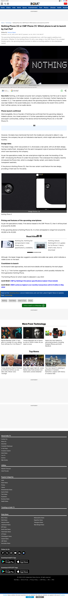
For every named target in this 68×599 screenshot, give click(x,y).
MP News (3, 527)
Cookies (5, 595)
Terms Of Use (24, 579)
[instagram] (11, 553)
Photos (46, 7)
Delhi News (4, 520)
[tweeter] (7, 553)
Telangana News (38, 522)
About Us (3, 441)
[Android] (61, 0)
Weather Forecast (6, 468)
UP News (3, 534)
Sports (24, 7)
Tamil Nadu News (6, 531)
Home (3, 7)
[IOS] (59, 0)
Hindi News (4, 453)
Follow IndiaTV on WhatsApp (33, 305)
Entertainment (32, 7)
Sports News (4, 492)
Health (59, 7)
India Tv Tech (22, 300)
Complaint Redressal (6, 446)
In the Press (4, 448)
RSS (53, 579)
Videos (8, 7)
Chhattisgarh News (6, 536)
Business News (5, 499)
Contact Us (4, 439)
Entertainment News (6, 489)
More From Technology (34, 324)
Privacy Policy (34, 579)
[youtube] (15, 553)
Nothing (4, 300)
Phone (30, 300)
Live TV (3, 455)
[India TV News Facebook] (63, 0)
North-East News (6, 529)
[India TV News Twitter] (65, 0)
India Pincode (5, 471)
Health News (4, 501)
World (19, 7)
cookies (63, 595)
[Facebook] (3, 553)
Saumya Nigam (12, 32)
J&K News (4, 541)
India (13, 7)
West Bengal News (39, 524)
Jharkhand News (5, 524)
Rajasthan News (38, 520)
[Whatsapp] (62, 91)
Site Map (16, 579)
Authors (3, 457)
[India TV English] (35, 3)
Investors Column (6, 450)
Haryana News (5, 522)
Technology (8, 22)
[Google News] (5, 90)
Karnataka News (5, 543)
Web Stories (4, 460)
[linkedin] (19, 553)
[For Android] (8, 571)
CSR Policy (43, 579)
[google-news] (23, 553)
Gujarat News (5, 538)
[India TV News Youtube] (66, 0)
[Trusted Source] (15, 90)
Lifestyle (52, 7)
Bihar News (4, 517)
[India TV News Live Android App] (8, 562)
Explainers (4, 496)
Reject (40, 597)
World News (4, 482)
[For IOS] (22, 571)
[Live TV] (65, 4)
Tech (40, 7)
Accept (30, 597)
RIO (49, 579)
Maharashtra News (39, 517)
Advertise (3, 443)
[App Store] (22, 562)
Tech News (12, 300)
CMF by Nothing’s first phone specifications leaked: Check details (34, 281)
